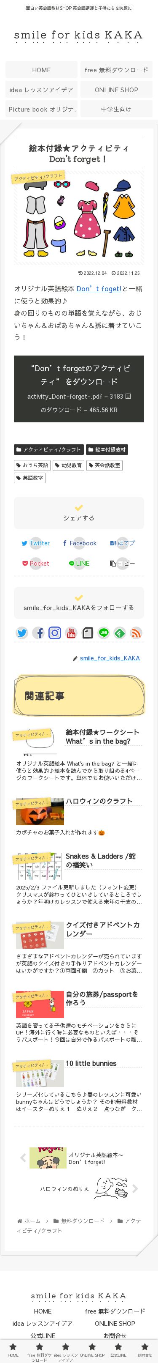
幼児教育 (72, 465)
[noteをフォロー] (87, 632)
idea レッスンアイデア (43, 1323)
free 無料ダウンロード (115, 1311)
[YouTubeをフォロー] (71, 632)
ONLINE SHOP (115, 1323)
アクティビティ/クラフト (52, 449)
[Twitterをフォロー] (22, 632)
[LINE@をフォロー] (103, 632)
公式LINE (42, 1335)
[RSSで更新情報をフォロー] (136, 632)
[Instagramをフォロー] (55, 632)
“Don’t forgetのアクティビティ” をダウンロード (79, 388)
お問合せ (115, 1335)
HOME (42, 1311)
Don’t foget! (99, 288)
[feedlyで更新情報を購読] (119, 632)
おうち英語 (35, 465)
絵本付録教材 (110, 449)
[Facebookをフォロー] (38, 632)
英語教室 (33, 477)
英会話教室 (107, 465)
